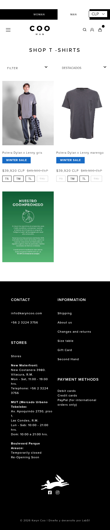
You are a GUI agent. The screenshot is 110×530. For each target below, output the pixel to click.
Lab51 (86, 520)
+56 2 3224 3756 (24, 322)
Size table (66, 341)
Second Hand (68, 359)
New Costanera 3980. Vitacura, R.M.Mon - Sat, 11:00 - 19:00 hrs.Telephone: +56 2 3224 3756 (29, 379)
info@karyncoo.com (26, 313)
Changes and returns (74, 331)
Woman (39, 14)
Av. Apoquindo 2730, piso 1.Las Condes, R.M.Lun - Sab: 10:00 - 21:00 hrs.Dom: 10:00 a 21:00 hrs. (31, 418)
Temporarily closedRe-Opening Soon (26, 450)
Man (73, 14)
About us (65, 322)
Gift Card (65, 350)
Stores (16, 356)
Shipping (65, 313)
